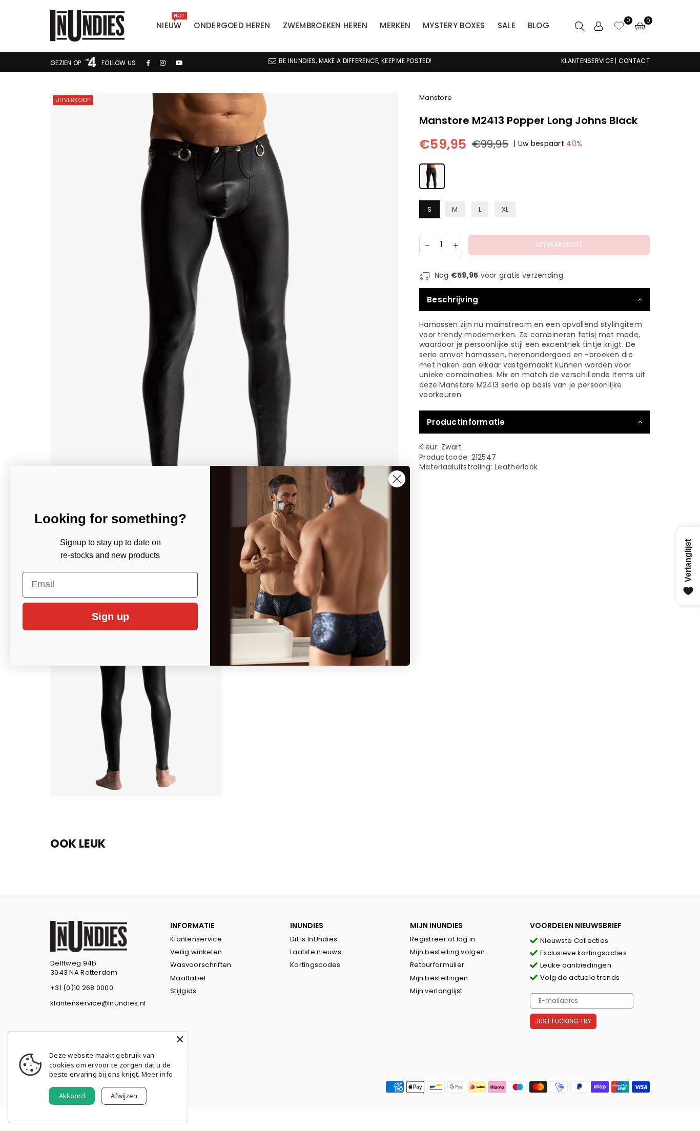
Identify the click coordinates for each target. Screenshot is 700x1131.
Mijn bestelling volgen (447, 952)
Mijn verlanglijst (436, 991)
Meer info (157, 1074)
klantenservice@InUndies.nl (98, 1003)
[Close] (180, 1039)
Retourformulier (437, 965)
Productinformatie (466, 422)
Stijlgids (183, 991)
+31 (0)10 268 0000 (81, 988)
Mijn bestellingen (439, 978)
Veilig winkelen (196, 952)
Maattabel (188, 978)
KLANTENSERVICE (587, 60)
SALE (507, 25)
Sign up (110, 616)
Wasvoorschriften (200, 965)
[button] (640, 25)
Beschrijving (452, 299)
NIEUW (170, 23)
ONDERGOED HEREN (232, 25)
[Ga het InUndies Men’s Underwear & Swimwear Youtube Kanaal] (179, 62)
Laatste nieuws (315, 952)
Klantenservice (196, 939)
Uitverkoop (72, 100)
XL (505, 209)
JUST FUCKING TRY (563, 1021)
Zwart (451, 447)
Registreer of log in (443, 939)
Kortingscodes (315, 965)
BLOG (538, 25)
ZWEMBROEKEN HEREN (325, 25)
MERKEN (395, 25)
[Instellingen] (598, 25)
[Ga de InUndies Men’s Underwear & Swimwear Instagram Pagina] (163, 62)
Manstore (435, 97)
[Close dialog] (397, 479)
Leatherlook (516, 467)
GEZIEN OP (66, 62)
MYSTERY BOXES (454, 25)
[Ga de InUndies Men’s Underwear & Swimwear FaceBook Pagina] (148, 62)
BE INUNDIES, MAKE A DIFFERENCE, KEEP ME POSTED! (355, 60)
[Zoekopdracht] (579, 25)
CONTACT (634, 60)
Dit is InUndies (313, 939)
